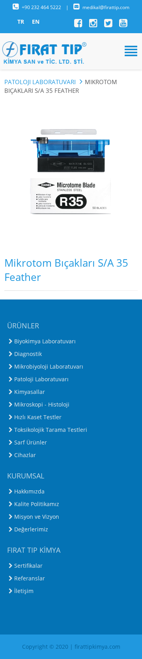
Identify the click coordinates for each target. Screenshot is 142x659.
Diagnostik (28, 354)
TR (20, 21)
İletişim (24, 591)
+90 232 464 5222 (42, 7)
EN (35, 21)
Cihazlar (25, 455)
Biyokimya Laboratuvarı (45, 341)
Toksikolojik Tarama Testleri (50, 429)
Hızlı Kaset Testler (38, 417)
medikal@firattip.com (105, 7)
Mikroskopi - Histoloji (41, 404)
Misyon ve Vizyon (36, 516)
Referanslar (29, 578)
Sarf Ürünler (30, 442)
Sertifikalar (28, 565)
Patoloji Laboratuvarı (40, 82)
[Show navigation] (71, 51)
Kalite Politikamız (36, 504)
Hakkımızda (29, 491)
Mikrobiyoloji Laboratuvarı (48, 366)
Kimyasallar (29, 391)
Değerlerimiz (31, 529)
